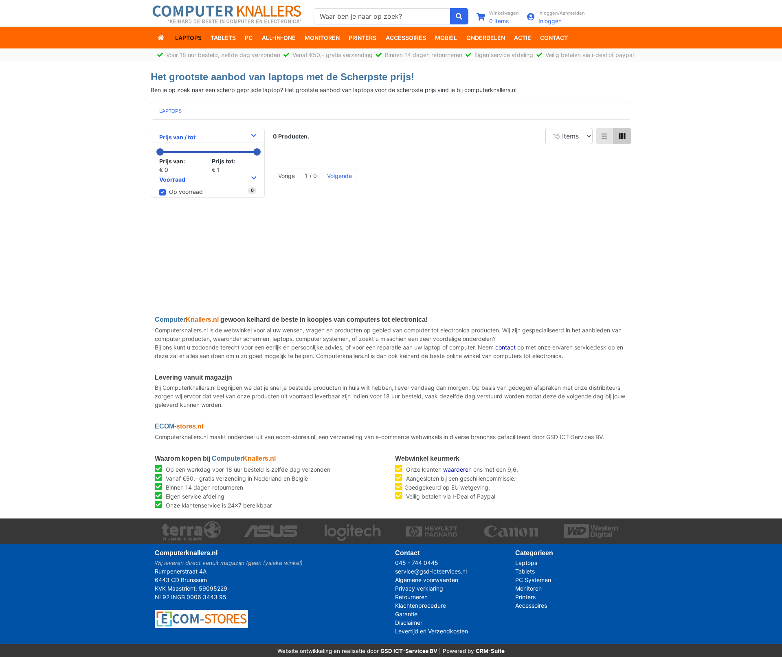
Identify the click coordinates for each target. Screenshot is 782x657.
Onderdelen (485, 37)
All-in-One (279, 37)
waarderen (457, 469)
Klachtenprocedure (420, 605)
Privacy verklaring (419, 588)
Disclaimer (408, 622)
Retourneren (411, 596)
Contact (554, 37)
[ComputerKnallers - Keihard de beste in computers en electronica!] (161, 37)
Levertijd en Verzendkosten (431, 631)
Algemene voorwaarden (426, 579)
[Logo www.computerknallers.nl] (228, 13)
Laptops (188, 37)
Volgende (339, 175)
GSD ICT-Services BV (408, 651)
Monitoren (322, 37)
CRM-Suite (490, 651)
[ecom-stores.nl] (201, 618)
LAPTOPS (170, 111)
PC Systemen (533, 579)
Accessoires (406, 37)
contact (505, 347)
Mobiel (446, 37)
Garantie (406, 614)
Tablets (223, 37)
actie (522, 37)
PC (249, 37)
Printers (362, 37)
